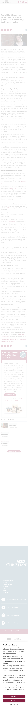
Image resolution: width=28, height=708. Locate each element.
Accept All (14, 696)
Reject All (14, 700)
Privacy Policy (10, 689)
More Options (14, 704)
